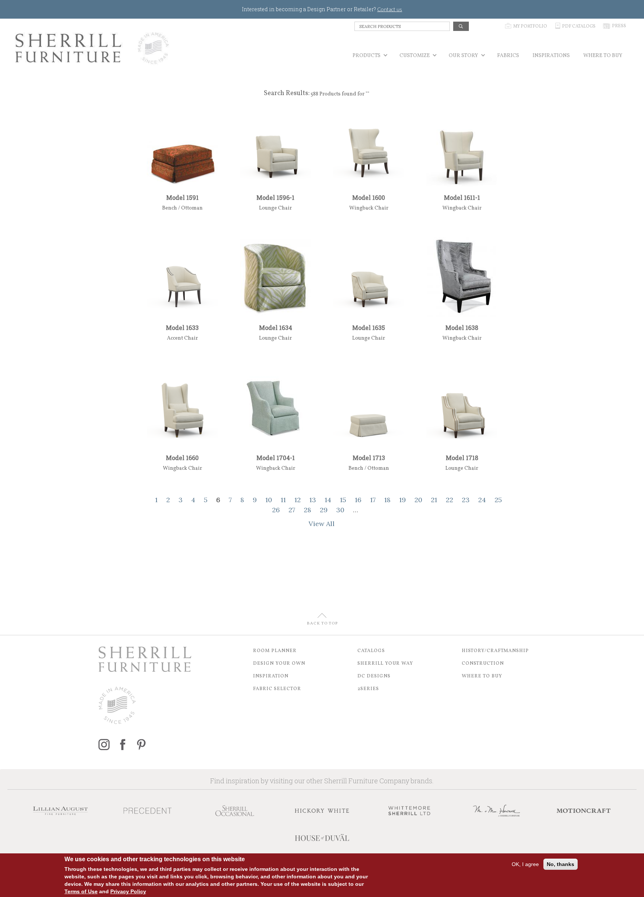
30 (340, 510)
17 (373, 499)
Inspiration (270, 676)
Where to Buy (482, 676)
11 (283, 499)
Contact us (389, 9)
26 (276, 510)
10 (268, 499)
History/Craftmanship (495, 651)
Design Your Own (279, 663)
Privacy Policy (128, 891)
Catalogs (371, 651)
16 (358, 499)
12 (297, 499)
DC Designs (374, 676)
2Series (368, 689)
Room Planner (275, 651)
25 (498, 499)
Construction (483, 663)
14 (328, 499)
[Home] (92, 48)
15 (343, 499)
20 (418, 499)
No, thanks (560, 864)
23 (466, 499)
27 (291, 510)
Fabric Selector (277, 689)
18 (387, 499)
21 (434, 499)
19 (402, 499)
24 (482, 499)
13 (312, 499)
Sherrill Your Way (385, 663)
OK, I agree (525, 864)
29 (324, 510)
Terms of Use (81, 891)
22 (449, 499)
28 (307, 510)
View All (322, 523)
